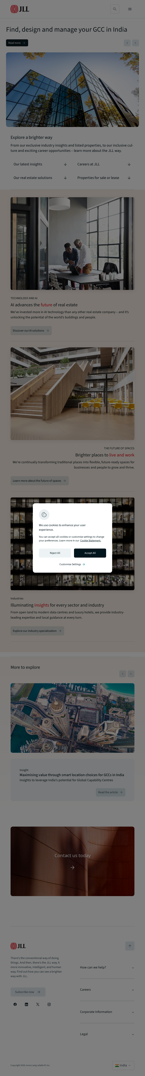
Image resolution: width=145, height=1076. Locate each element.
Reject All (55, 553)
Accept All (90, 553)
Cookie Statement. (90, 541)
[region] (72, 538)
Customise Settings (72, 564)
